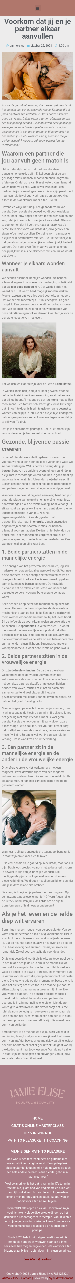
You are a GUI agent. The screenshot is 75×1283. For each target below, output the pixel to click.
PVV (16, 1278)
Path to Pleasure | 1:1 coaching (37, 1140)
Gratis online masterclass (37, 1125)
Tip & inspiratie (37, 1133)
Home (37, 1118)
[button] (38, 8)
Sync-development (61, 1278)
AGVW (6, 1278)
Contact (26, 1278)
